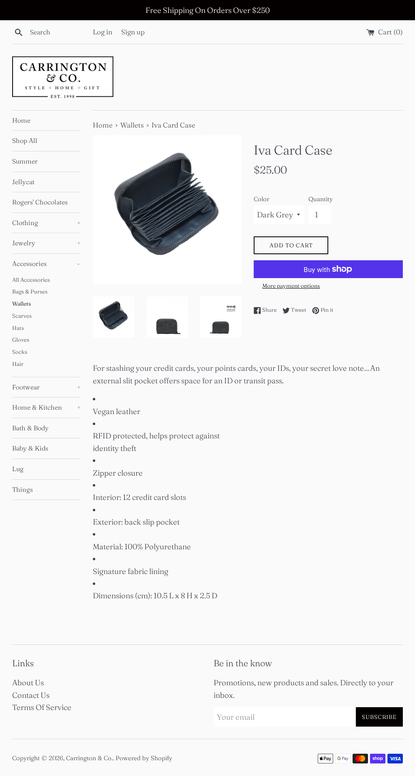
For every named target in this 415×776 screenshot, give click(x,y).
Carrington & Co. (89, 758)
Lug (18, 469)
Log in (102, 32)
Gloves (20, 339)
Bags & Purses (29, 291)
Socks (19, 352)
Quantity (320, 199)
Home (21, 120)
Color (261, 199)
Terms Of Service (41, 707)
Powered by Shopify (144, 758)
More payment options (291, 285)
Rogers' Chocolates (40, 202)
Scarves (22, 316)
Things (22, 489)
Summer (25, 161)
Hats (18, 328)
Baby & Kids (30, 448)
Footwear (46, 387)
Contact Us (30, 695)
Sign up (133, 32)
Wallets (21, 303)
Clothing (46, 223)
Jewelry (46, 243)
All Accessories (31, 279)
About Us (28, 682)
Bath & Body (30, 428)
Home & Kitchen (46, 407)
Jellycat (23, 182)
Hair (18, 364)
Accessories (46, 263)
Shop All (24, 140)
